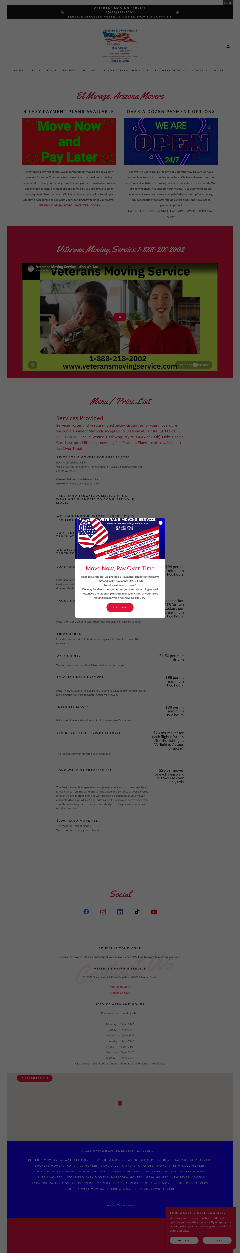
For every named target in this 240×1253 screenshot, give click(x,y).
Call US (120, 607)
